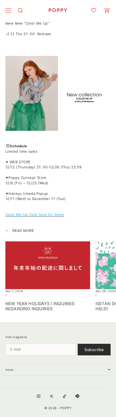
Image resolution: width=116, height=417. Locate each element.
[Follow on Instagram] (38, 396)
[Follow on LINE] (77, 396)
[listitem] (58, 180)
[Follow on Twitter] (51, 396)
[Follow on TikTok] (64, 396)
